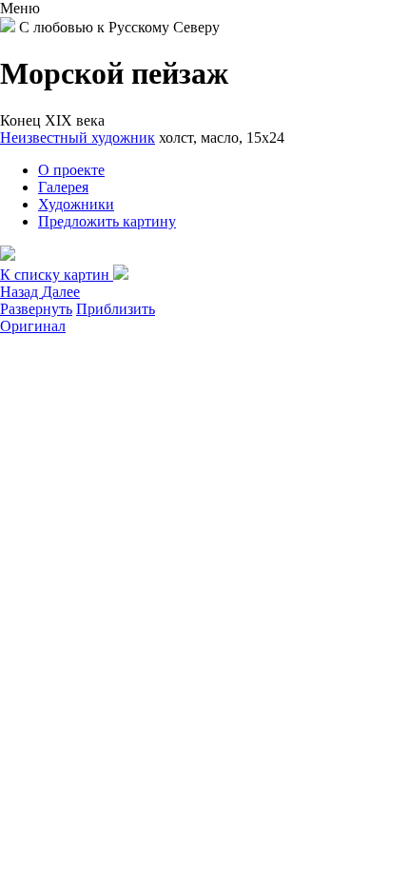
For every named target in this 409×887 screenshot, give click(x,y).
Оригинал (33, 326)
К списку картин (56, 274)
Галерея (63, 187)
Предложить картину (107, 221)
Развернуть (36, 309)
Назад (21, 292)
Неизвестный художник (77, 137)
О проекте (71, 170)
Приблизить (115, 309)
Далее (61, 292)
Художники (76, 204)
